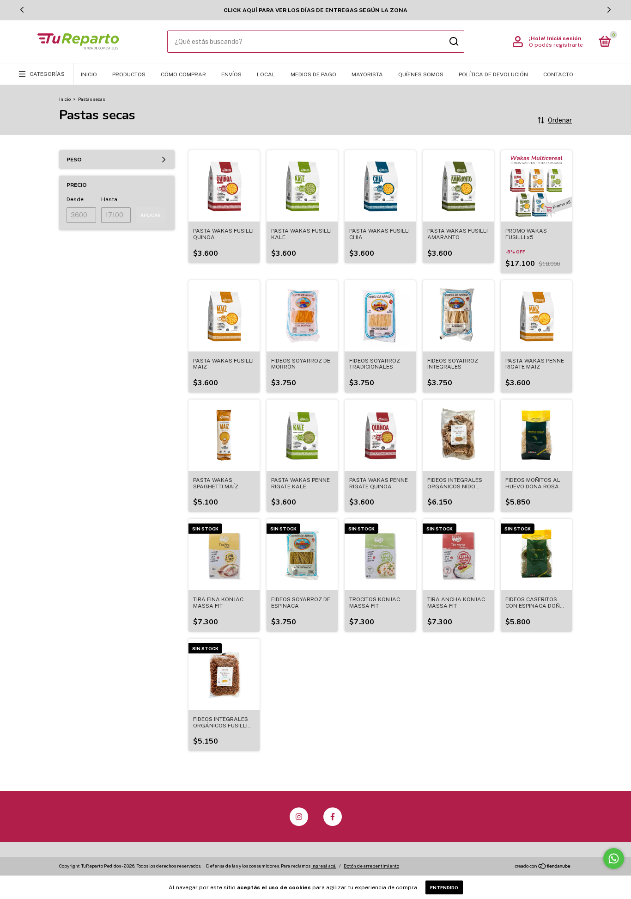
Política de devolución (493, 74)
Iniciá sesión (564, 38)
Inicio (89, 74)
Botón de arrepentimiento (371, 865)
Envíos (231, 74)
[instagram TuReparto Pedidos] (299, 816)
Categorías (47, 74)
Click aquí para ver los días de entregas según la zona (315, 10)
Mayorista (367, 74)
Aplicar (150, 215)
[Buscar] (453, 41)
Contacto (558, 74)
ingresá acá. (323, 865)
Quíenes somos (420, 74)
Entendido (444, 887)
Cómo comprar (183, 74)
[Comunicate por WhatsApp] (613, 858)
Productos (129, 74)
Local (266, 74)
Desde (75, 199)
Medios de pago (313, 74)
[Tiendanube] (543, 867)
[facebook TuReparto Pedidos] (332, 816)
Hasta (109, 199)
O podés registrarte (556, 45)
